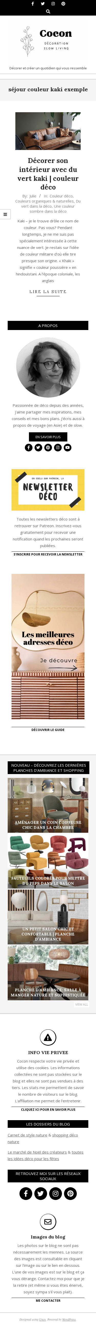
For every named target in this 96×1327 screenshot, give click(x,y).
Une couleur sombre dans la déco (52, 209)
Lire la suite (48, 291)
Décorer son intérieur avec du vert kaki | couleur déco (48, 173)
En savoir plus (48, 437)
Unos (42, 1319)
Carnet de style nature (27, 1135)
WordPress (69, 1319)
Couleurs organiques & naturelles (44, 201)
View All (81, 1004)
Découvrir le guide (48, 730)
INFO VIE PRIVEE (48, 1052)
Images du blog (48, 1237)
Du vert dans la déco (51, 203)
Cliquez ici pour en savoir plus (48, 1109)
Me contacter (48, 1300)
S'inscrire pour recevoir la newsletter (48, 554)
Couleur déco (61, 195)
